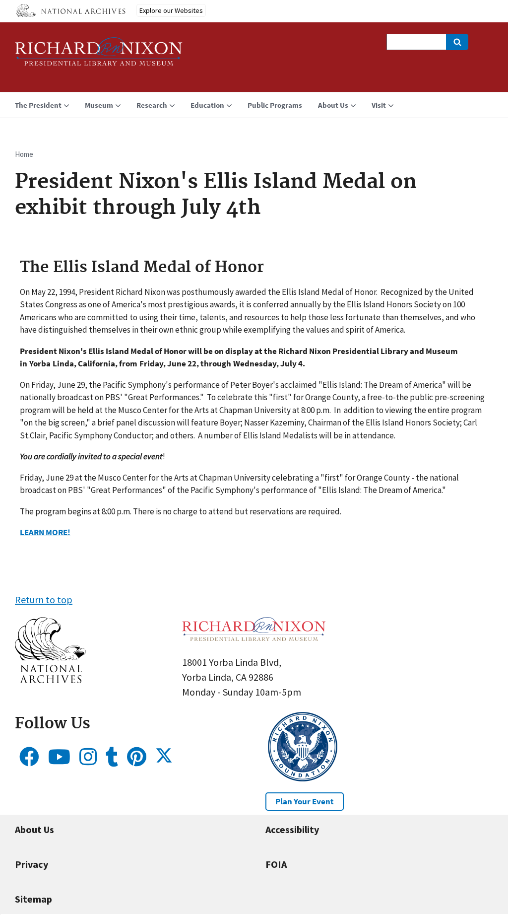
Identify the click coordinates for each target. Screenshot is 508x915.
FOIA (276, 864)
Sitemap (33, 899)
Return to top (43, 599)
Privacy (31, 864)
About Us (34, 829)
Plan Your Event (304, 801)
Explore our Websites (171, 10)
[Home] (99, 55)
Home (24, 154)
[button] (50, 679)
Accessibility (292, 829)
